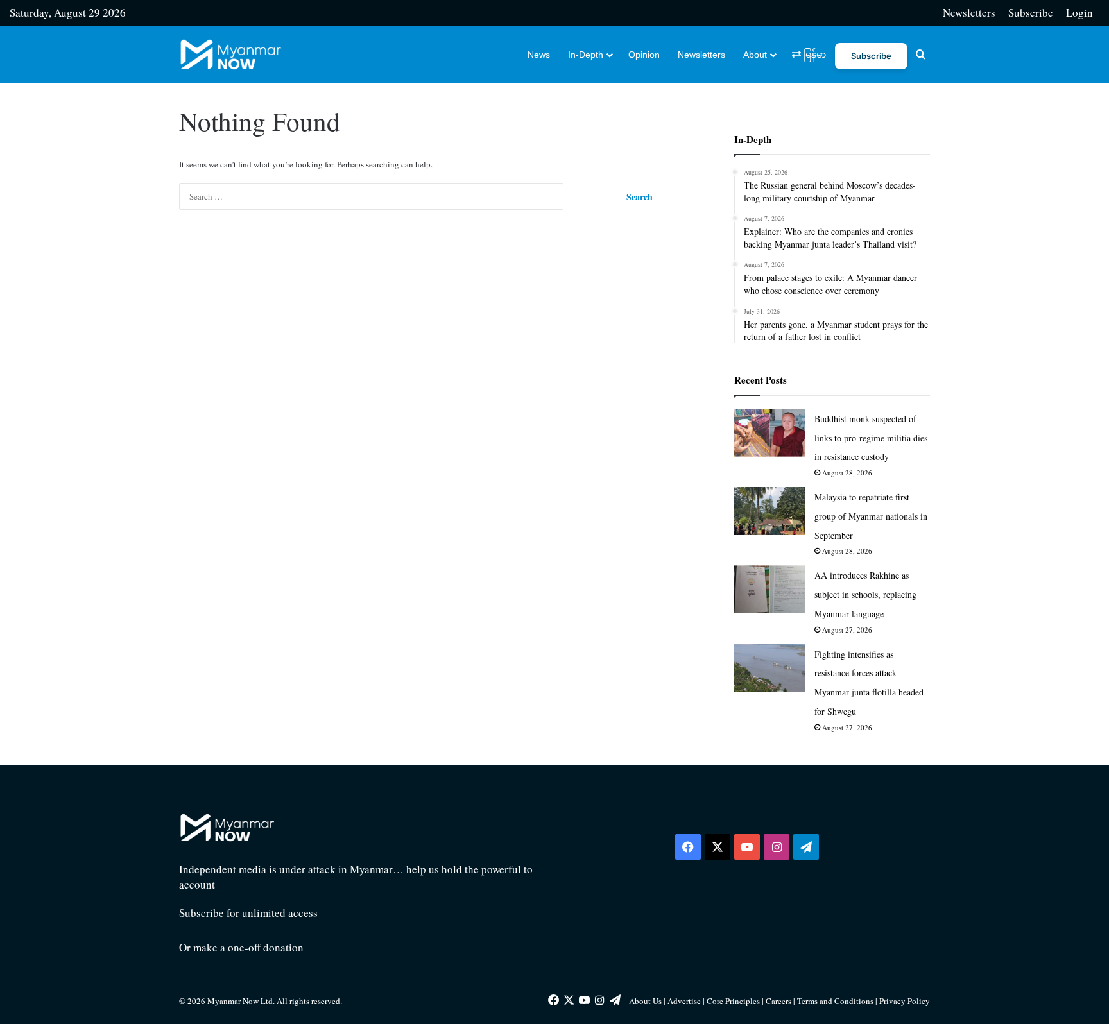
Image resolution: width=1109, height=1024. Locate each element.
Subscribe (1030, 12)
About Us (645, 1001)
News (539, 54)
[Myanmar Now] (230, 54)
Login (1079, 12)
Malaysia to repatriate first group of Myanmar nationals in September (870, 516)
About (755, 54)
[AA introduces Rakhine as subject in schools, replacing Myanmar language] (769, 589)
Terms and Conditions (836, 1001)
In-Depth (585, 54)
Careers (779, 1001)
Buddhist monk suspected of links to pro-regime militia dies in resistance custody (870, 438)
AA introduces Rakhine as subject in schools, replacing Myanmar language (865, 594)
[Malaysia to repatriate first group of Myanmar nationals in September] (769, 511)
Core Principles (734, 1001)
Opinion (644, 54)
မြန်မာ (813, 54)
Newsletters (969, 12)
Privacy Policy (904, 1001)
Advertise (684, 1001)
